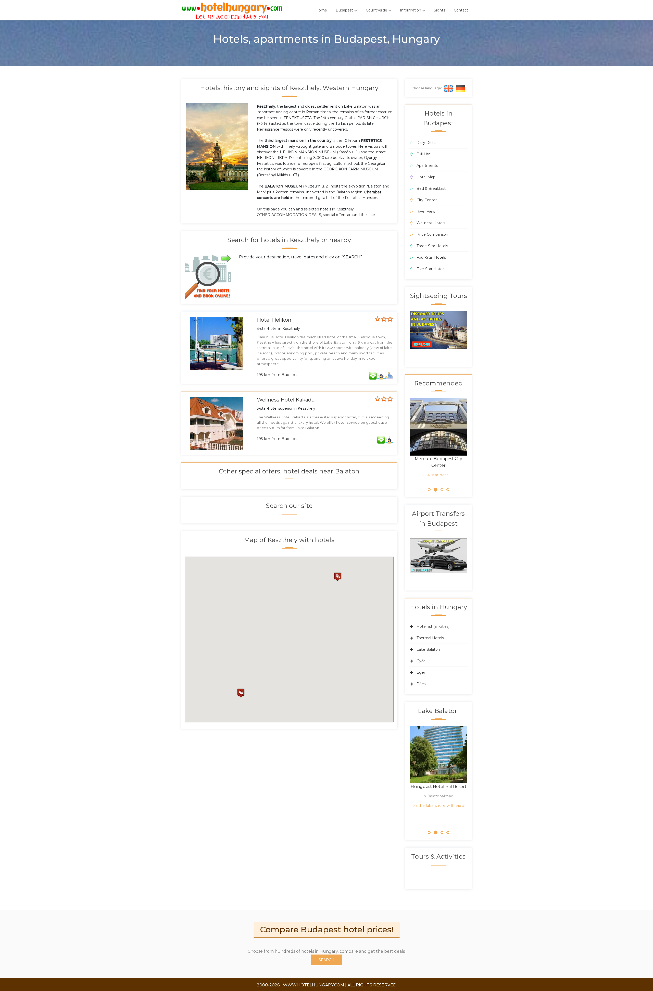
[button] (241, 693)
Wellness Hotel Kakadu (286, 400)
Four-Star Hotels (431, 257)
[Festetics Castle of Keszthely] (218, 146)
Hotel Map (426, 177)
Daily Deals (426, 142)
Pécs (421, 684)
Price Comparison (432, 234)
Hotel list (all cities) (433, 626)
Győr (421, 661)
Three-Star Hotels (432, 246)
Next (475, 331)
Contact (461, 10)
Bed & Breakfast (431, 188)
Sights (439, 10)
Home (321, 10)
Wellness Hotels (431, 223)
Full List (423, 154)
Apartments (427, 165)
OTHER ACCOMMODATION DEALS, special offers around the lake (316, 214)
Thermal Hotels (430, 638)
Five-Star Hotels (431, 269)
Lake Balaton (428, 649)
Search (326, 960)
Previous (402, 331)
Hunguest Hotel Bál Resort (439, 786)
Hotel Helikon (274, 320)
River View (426, 211)
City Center (427, 200)
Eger (421, 672)
